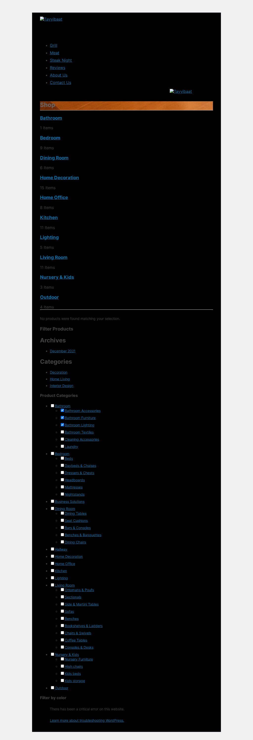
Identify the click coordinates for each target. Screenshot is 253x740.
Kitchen (49, 217)
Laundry (71, 446)
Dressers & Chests (79, 473)
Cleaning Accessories (82, 439)
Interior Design (61, 385)
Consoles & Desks (79, 647)
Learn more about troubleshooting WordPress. (87, 720)
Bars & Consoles (78, 528)
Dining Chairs (75, 542)
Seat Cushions (76, 520)
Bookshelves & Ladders (84, 626)
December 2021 (63, 351)
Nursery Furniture (79, 659)
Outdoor (49, 297)
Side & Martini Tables (82, 604)
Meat (54, 52)
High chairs (74, 666)
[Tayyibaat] (51, 19)
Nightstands (74, 494)
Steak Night (61, 60)
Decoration (58, 372)
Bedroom (50, 138)
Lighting (49, 237)
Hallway (61, 549)
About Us (58, 75)
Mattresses (74, 487)
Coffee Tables (76, 640)
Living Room (53, 257)
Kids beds (73, 673)
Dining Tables (75, 513)
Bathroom (51, 118)
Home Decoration (59, 177)
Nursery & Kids (57, 277)
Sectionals (73, 597)
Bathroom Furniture (80, 418)
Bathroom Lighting (79, 425)
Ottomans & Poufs (79, 590)
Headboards (75, 480)
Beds (69, 458)
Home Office (54, 197)
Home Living (60, 379)
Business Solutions (69, 501)
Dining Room (54, 158)
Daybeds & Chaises (80, 465)
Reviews (57, 67)
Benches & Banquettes (83, 535)
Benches (72, 618)
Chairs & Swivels (78, 633)
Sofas (69, 611)
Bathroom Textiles (79, 432)
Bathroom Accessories (83, 410)
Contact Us (60, 82)
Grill (53, 45)
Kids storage (75, 681)
